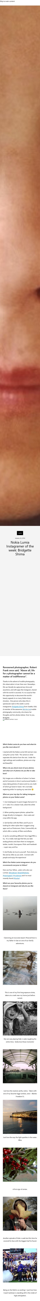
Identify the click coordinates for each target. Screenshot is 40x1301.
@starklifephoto (23, 873)
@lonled (16, 878)
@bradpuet (13, 873)
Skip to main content (7, 1)
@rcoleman (17, 875)
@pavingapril (7, 875)
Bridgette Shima (18, 706)
